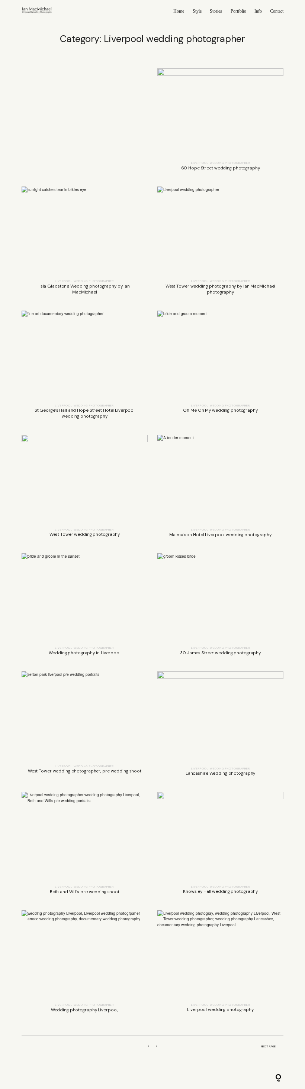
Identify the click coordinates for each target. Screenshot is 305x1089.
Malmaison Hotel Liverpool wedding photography (220, 489)
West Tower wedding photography (84, 489)
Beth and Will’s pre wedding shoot (84, 846)
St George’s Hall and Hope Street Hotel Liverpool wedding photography (84, 368)
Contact (276, 11)
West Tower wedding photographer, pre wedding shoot (84, 727)
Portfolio (238, 11)
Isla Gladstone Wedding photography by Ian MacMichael (84, 244)
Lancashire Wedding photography (220, 727)
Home (178, 11)
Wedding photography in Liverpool (84, 607)
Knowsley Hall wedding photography (220, 846)
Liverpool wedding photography (220, 964)
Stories (216, 11)
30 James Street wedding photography (220, 607)
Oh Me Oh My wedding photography (220, 368)
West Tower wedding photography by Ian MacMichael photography (220, 244)
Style (197, 11)
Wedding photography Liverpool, (84, 964)
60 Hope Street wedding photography (220, 123)
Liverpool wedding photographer (220, 163)
